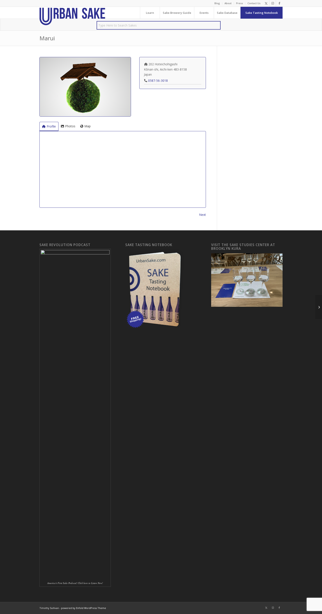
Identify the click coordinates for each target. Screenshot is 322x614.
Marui (47, 38)
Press (239, 3)
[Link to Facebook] (279, 3)
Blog (217, 3)
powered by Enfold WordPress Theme (83, 608)
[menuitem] (217, 3)
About (228, 3)
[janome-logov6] (72, 16)
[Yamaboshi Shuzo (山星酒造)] (318, 307)
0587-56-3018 (158, 80)
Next (202, 215)
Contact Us (254, 3)
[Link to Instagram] (272, 3)
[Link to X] (266, 3)
